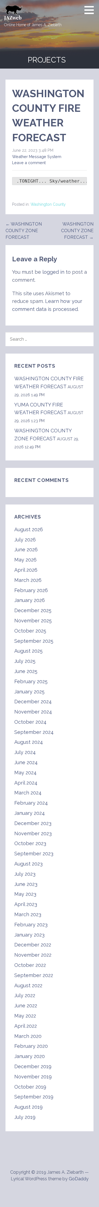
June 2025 (25, 671)
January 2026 (29, 600)
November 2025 (33, 620)
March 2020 (28, 1036)
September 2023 (33, 853)
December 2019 (32, 1066)
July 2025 (24, 661)
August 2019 (28, 1107)
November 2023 (33, 833)
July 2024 (25, 752)
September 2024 (34, 732)
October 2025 (30, 631)
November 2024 (33, 712)
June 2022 (25, 1005)
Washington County (48, 204)
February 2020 (31, 1046)
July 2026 (25, 540)
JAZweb (12, 17)
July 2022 (24, 995)
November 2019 (33, 1076)
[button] (91, 10)
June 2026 (26, 549)
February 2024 (31, 803)
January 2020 (29, 1056)
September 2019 (33, 1097)
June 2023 (25, 884)
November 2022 (32, 955)
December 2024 (33, 701)
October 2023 (30, 843)
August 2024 (28, 742)
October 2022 (30, 965)
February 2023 (31, 924)
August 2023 (28, 864)
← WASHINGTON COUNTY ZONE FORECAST (24, 230)
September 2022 (33, 975)
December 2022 (32, 945)
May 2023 (25, 894)
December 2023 (32, 823)
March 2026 (28, 580)
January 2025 (29, 692)
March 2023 (27, 914)
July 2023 (24, 874)
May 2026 (25, 560)
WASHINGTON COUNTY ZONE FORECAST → (77, 230)
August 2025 (28, 651)
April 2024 (25, 783)
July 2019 (24, 1117)
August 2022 (28, 985)
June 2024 (26, 762)
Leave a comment (29, 162)
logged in (53, 272)
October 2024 (30, 722)
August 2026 (28, 529)
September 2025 (33, 641)
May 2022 (25, 1016)
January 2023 (29, 935)
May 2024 (25, 772)
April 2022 (25, 1026)
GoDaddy (79, 1178)
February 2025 (31, 681)
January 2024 (29, 813)
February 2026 (31, 590)
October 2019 (30, 1087)
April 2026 (25, 570)
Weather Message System (36, 156)
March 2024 (28, 793)
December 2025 (32, 610)
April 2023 (25, 904)
